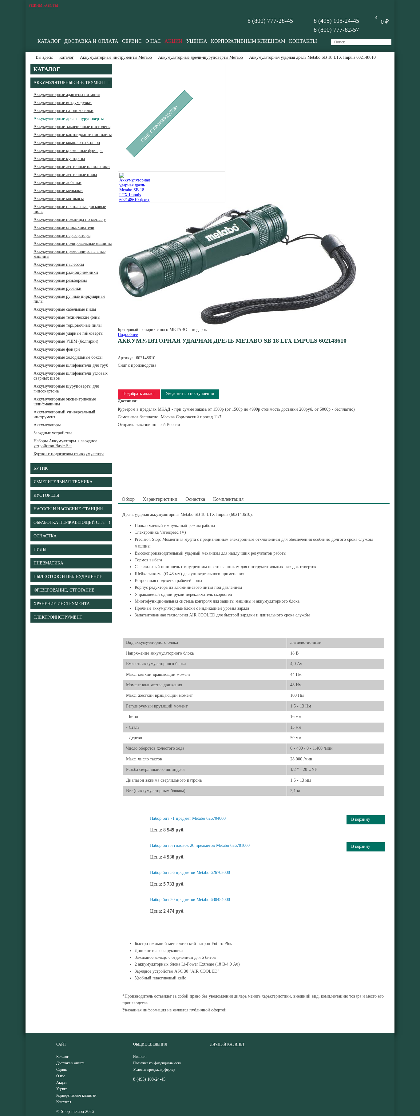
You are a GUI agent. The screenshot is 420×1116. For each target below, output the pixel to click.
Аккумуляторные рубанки (57, 288)
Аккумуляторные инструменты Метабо (116, 57)
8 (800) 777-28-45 (270, 20)
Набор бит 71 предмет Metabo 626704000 (188, 818)
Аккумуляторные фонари (57, 349)
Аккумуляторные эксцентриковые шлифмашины (65, 401)
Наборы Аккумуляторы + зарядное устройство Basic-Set (65, 443)
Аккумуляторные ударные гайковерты (68, 333)
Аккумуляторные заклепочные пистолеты (72, 126)
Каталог (49, 41)
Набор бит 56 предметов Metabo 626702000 (190, 872)
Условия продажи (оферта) (154, 1069)
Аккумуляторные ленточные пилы (65, 174)
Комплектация (228, 499)
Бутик (41, 468)
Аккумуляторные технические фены (67, 317)
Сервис (132, 41)
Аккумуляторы (47, 425)
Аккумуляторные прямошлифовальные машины (69, 254)
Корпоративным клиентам (248, 41)
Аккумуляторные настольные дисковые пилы (70, 209)
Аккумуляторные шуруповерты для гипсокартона (66, 388)
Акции (173, 41)
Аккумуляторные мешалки (58, 190)
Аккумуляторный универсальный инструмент (64, 414)
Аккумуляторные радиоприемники (66, 272)
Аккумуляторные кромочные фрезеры (68, 150)
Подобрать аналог (138, 393)
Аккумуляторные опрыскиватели (64, 227)
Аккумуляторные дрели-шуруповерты (69, 118)
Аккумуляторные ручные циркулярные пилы (69, 299)
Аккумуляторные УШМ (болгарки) (66, 341)
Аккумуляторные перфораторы (62, 235)
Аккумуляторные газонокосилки (63, 110)
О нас (153, 41)
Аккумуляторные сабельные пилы (65, 309)
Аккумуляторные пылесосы (59, 264)
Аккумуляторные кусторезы (59, 158)
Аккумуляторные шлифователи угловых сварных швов (71, 376)
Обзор (128, 499)
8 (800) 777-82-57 (336, 29)
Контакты (303, 41)
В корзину (360, 819)
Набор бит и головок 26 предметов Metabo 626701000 (200, 845)
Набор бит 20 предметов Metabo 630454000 (190, 899)
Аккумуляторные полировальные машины (73, 243)
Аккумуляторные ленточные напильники (72, 166)
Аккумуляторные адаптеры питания (67, 94)
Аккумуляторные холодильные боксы (68, 357)
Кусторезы (46, 495)
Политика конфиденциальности (157, 1063)
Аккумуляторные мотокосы (59, 198)
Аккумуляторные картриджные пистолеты (73, 134)
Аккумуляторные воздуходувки (63, 102)
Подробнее (128, 334)
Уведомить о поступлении (190, 393)
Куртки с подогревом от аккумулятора (69, 454)
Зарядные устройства (53, 433)
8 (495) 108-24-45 (336, 20)
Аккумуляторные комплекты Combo (67, 142)
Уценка (196, 41)
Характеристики (160, 499)
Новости (139, 1056)
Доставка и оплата (91, 41)
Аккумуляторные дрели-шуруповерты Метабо (200, 57)
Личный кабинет (227, 1044)
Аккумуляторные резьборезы (60, 280)
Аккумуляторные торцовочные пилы (67, 325)
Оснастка (195, 499)
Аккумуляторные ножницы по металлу (70, 219)
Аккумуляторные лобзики (57, 182)
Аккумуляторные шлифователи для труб (71, 365)
